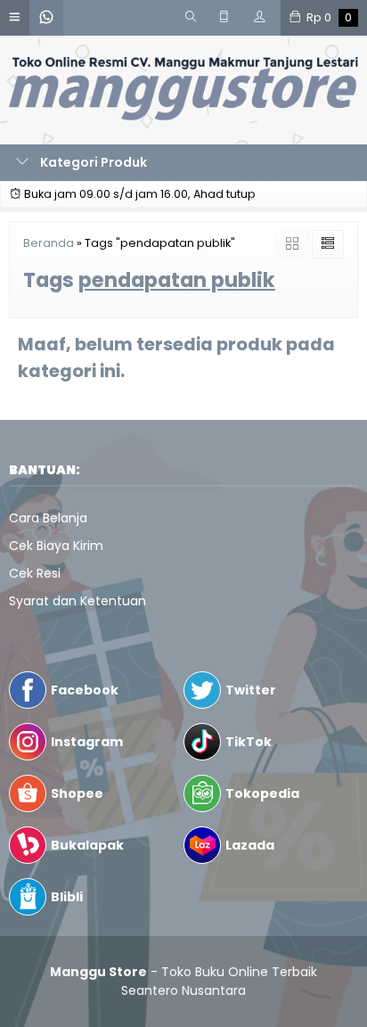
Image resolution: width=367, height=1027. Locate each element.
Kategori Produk (92, 162)
